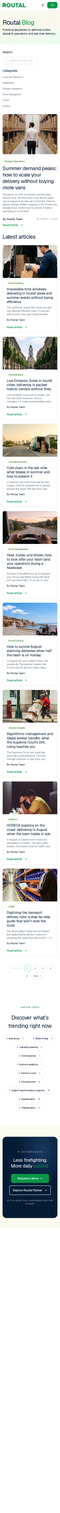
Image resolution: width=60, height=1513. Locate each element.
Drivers (6, 100)
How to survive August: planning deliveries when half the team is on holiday (29, 650)
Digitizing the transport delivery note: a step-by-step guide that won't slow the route (28, 918)
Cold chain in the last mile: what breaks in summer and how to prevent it (28, 472)
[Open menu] (43, 5)
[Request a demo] (52, 5)
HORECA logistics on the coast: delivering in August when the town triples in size (28, 829)
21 (27, 976)
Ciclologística (29, 1055)
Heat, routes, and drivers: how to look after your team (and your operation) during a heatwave (29, 561)
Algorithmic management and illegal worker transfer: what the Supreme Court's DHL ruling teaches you (30, 740)
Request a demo (28, 1178)
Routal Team (15, 219)
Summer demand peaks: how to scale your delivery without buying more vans (29, 178)
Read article (10, 225)
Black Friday (42, 1038)
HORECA (13, 819)
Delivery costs (29, 1073)
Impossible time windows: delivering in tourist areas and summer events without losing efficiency (30, 295)
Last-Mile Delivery (18, 462)
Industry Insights (17, 728)
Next (35, 976)
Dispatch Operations (12, 88)
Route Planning (16, 283)
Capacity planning (29, 1047)
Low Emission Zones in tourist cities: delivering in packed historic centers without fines (29, 384)
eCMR (11, 906)
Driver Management (12, 94)
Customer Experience (13, 77)
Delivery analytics (29, 1064)
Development (29, 1081)
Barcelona (15, 1038)
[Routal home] (14, 5)
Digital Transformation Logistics (29, 1090)
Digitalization (9, 82)
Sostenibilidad (16, 375)
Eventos (7, 106)
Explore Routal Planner (28, 1190)
